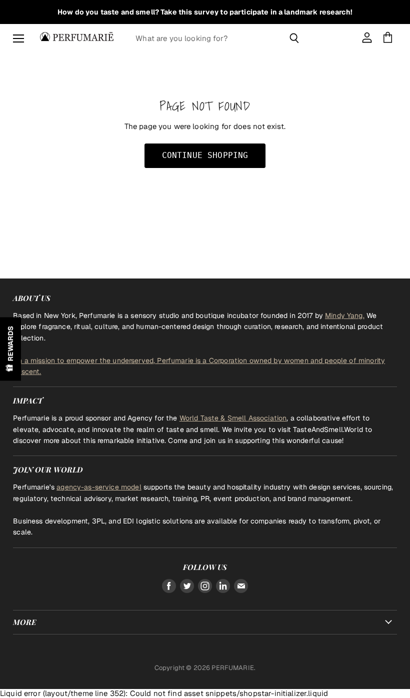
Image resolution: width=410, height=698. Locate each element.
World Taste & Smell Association (233, 418)
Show (10, 349)
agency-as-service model (98, 487)
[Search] (294, 38)
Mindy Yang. (344, 315)
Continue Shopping (205, 155)
